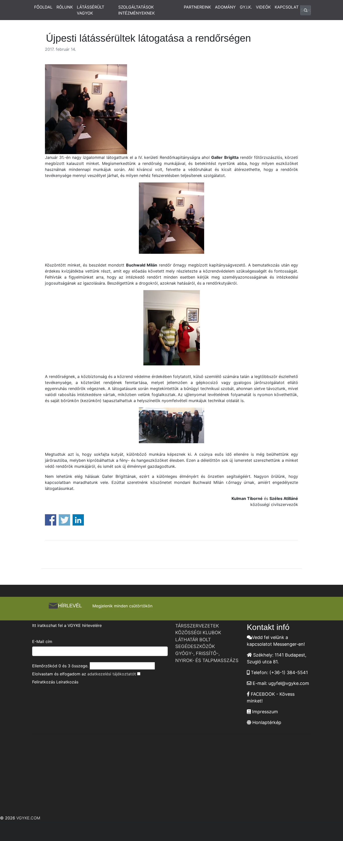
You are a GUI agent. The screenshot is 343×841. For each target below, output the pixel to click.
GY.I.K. (246, 7)
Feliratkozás (43, 681)
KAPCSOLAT (287, 7)
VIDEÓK (263, 7)
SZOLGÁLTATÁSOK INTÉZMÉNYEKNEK (136, 10)
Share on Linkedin (78, 520)
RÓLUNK (64, 7)
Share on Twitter (64, 520)
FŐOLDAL (43, 7)
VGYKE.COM (28, 817)
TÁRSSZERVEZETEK (197, 625)
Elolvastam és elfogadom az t (84, 673)
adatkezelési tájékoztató (110, 673)
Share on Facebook (50, 520)
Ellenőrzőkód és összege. (60, 665)
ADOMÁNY (225, 7)
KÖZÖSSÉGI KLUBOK (198, 632)
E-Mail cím (42, 641)
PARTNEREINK (197, 7)
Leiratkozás (67, 681)
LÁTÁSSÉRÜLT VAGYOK (90, 10)
